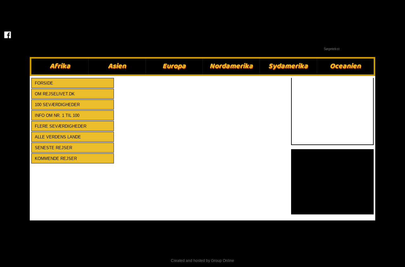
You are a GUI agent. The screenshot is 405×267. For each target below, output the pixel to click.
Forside (44, 83)
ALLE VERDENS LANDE (58, 137)
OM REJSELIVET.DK (55, 94)
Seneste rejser (53, 147)
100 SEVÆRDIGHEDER (57, 104)
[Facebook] (8, 35)
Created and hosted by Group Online (202, 260)
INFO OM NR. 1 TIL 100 (57, 115)
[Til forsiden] (8, 14)
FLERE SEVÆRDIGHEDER (60, 126)
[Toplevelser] (332, 111)
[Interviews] (332, 181)
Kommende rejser (56, 158)
